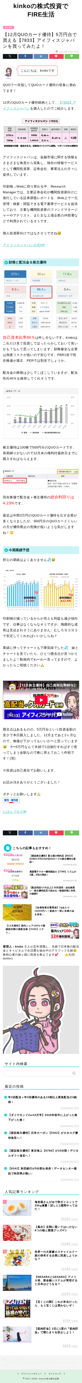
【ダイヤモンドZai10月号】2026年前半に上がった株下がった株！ (42, 1117)
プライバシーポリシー (31, 1374)
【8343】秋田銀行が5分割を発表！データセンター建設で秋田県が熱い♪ (42, 1171)
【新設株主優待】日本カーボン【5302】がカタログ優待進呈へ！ (43, 1135)
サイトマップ (55, 1374)
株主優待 (8, 27)
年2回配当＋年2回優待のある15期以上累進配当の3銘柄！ (42, 1100)
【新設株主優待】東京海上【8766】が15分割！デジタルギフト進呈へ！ (43, 1153)
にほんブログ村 (15, 812)
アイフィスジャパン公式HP (24, 245)
